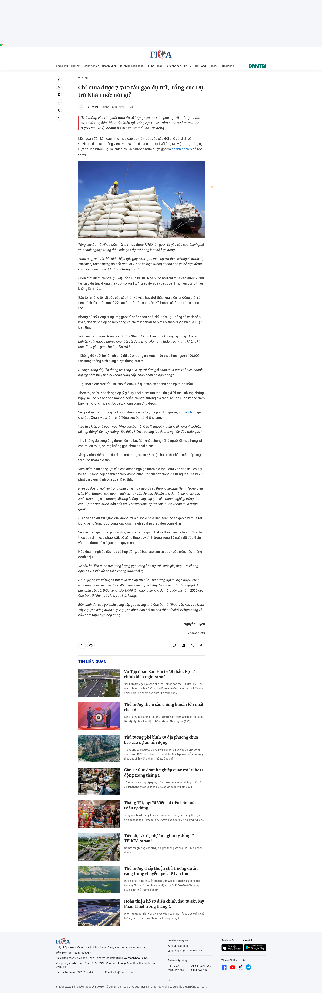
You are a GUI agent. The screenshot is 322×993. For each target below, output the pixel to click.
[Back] (59, 118)
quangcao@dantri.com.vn (186, 950)
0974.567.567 (199, 970)
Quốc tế (213, 65)
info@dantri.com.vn (124, 972)
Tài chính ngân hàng (131, 65)
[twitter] (59, 87)
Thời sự (75, 65)
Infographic (227, 65)
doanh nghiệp (182, 149)
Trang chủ (62, 65)
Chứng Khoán (154, 65)
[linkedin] (59, 94)
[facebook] (59, 79)
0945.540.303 (179, 946)
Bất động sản (173, 65)
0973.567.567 (176, 970)
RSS (170, 979)
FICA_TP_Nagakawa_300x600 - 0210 (238, 78)
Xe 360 (188, 65)
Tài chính (189, 412)
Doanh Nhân (109, 65)
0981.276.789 (85, 972)
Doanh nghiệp (91, 65)
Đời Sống (200, 65)
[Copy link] (59, 102)
